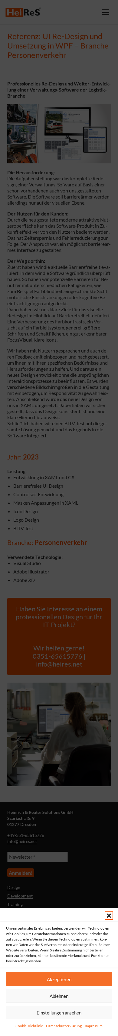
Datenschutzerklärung (64, 1026)
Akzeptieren (59, 979)
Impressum (94, 1026)
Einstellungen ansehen (59, 1012)
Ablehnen (59, 996)
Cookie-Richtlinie (29, 1026)
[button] (109, 916)
